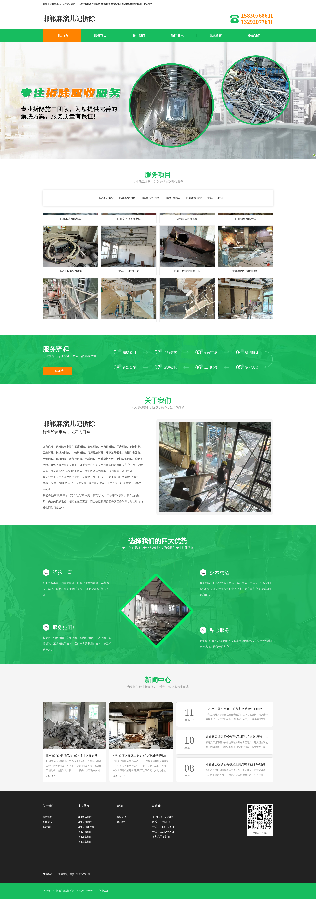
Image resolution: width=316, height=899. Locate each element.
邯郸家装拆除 (194, 198)
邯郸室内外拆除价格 (70, 305)
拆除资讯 (121, 817)
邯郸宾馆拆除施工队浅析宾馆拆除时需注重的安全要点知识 (141, 755)
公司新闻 (121, 822)
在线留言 (47, 822)
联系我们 (47, 827)
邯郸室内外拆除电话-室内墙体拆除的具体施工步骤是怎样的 (74, 755)
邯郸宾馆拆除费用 (187, 305)
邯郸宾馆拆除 (127, 198)
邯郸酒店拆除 (106, 198)
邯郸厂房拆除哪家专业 (187, 253)
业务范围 (84, 806)
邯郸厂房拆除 (172, 198)
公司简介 (47, 817)
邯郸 (98, 890)
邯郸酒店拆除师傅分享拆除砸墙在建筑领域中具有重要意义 (238, 736)
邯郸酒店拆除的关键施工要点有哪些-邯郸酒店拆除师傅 (238, 764)
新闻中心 (123, 806)
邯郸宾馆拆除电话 (245, 305)
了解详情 (58, 371)
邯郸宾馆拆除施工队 (129, 305)
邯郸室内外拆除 (150, 198)
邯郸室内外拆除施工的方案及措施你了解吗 (234, 708)
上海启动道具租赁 (65, 874)
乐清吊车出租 (83, 874)
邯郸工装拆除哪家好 (70, 253)
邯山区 (105, 890)
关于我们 (49, 806)
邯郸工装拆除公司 (128, 253)
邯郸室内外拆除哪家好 (245, 253)
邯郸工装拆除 (215, 198)
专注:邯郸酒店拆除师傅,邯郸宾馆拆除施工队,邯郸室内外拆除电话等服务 (116, 4)
